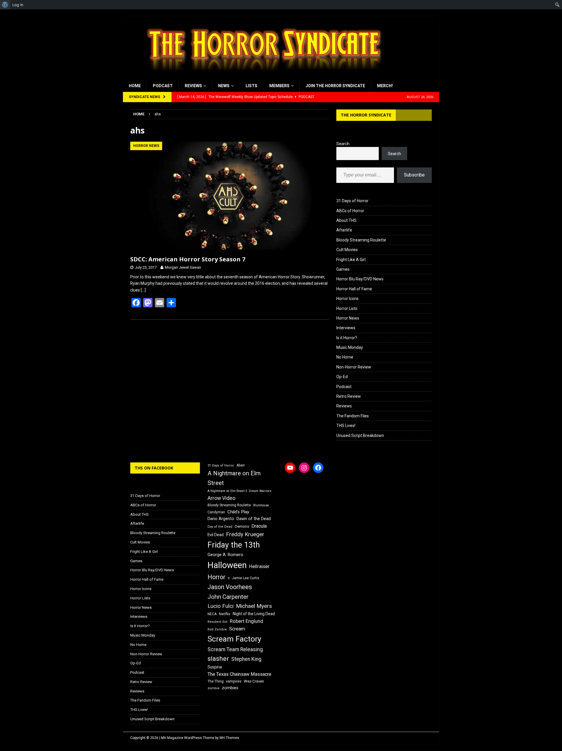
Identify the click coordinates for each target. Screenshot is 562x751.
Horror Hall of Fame (354, 289)
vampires (233, 681)
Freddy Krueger (245, 534)
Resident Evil (217, 622)
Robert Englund (246, 621)
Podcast (163, 85)
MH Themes (229, 738)
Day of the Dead (220, 527)
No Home (344, 357)
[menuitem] (5, 4)
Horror (216, 577)
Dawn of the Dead (254, 518)
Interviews (345, 327)
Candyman (216, 512)
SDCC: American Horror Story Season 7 (187, 259)
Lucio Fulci (221, 606)
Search (342, 143)
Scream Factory (234, 638)
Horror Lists (346, 308)
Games (342, 269)
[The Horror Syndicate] (262, 76)
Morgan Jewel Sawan (183, 267)
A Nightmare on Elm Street (234, 478)
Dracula (259, 526)
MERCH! (385, 85)
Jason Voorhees (230, 587)
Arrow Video (221, 498)
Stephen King (246, 659)
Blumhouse (261, 505)
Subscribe (414, 175)
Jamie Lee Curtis (245, 578)
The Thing (216, 681)
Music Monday (349, 347)
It (228, 578)
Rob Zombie (217, 629)
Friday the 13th (234, 545)
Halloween (227, 565)
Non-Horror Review (353, 367)
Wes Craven (254, 681)
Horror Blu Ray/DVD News (359, 279)
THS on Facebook (154, 468)
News (223, 85)
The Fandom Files (352, 416)
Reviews (193, 85)
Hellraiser (259, 566)
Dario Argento (221, 518)
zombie (214, 688)
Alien (241, 465)
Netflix (224, 614)
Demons (242, 526)
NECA (212, 614)
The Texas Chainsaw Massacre (239, 674)
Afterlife (344, 230)
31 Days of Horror (352, 200)
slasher (218, 659)
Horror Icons (347, 298)
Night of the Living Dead (254, 613)
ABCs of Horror (350, 210)
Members (279, 85)
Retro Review (348, 396)
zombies (230, 687)
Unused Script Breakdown (360, 435)
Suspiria (215, 667)
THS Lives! (345, 425)
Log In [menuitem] (17, 4)
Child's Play (238, 512)
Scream (237, 629)
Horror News (347, 318)
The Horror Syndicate (366, 115)
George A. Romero (225, 554)
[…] (143, 290)
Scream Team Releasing (235, 649)
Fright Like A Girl (351, 259)
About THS (346, 220)
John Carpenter (228, 596)
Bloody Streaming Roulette (361, 240)
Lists (251, 85)
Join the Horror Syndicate (335, 85)
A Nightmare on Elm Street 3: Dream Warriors (239, 491)
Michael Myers (254, 606)
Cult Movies (347, 249)
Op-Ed (342, 376)
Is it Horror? (346, 337)
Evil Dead (216, 534)
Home (135, 85)
